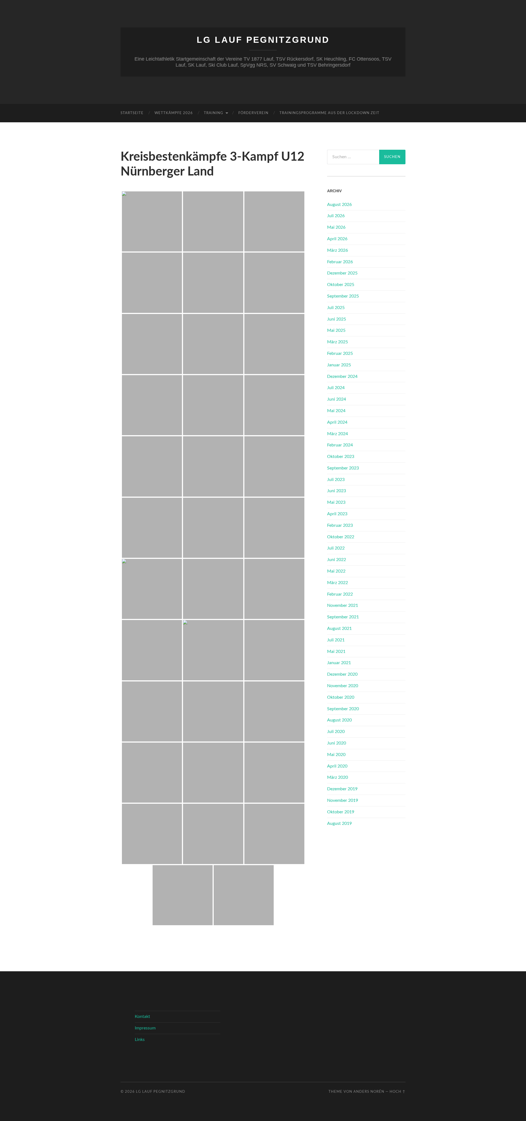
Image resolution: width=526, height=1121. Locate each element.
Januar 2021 (339, 663)
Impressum (145, 1028)
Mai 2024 (336, 411)
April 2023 (337, 514)
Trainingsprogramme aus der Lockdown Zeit (329, 113)
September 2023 (343, 468)
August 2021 (339, 628)
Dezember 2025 (342, 273)
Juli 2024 (336, 388)
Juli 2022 (336, 548)
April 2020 (337, 766)
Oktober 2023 (340, 456)
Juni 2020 (336, 743)
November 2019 (342, 800)
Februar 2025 (340, 353)
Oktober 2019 (340, 812)
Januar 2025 (339, 365)
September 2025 (343, 296)
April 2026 (337, 239)
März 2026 (337, 250)
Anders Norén (368, 1091)
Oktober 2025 (340, 284)
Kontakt (142, 1016)
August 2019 (339, 823)
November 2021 (342, 605)
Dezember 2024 (342, 376)
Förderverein (253, 113)
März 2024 (337, 434)
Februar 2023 (340, 525)
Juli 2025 (336, 307)
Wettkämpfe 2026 (174, 113)
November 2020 (342, 686)
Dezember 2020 (342, 674)
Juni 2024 (336, 399)
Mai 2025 (336, 330)
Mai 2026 (336, 227)
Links (140, 1039)
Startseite (132, 113)
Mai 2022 (336, 571)
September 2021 (343, 617)
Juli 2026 (336, 216)
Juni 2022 (336, 559)
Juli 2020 (336, 731)
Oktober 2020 (340, 697)
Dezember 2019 (342, 789)
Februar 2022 (340, 594)
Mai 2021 (336, 651)
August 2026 (339, 204)
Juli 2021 (336, 640)
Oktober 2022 (340, 537)
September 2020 (343, 709)
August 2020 (339, 720)
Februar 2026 (340, 262)
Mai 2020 (336, 754)
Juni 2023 (336, 491)
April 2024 (337, 422)
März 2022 (337, 583)
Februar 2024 (340, 445)
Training (213, 113)
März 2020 (337, 777)
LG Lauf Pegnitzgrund (263, 40)
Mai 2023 (336, 502)
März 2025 (337, 342)
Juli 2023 (336, 479)
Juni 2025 (336, 319)
